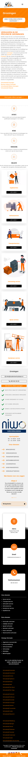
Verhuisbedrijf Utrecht (8, 726)
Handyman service (8, 608)
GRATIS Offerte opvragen (15, 386)
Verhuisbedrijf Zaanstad (8, 732)
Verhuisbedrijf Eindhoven (9, 697)
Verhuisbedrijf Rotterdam (9, 729)
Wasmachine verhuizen (9, 633)
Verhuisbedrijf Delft (7, 684)
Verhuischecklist (7, 647)
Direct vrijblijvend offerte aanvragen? (13, 20)
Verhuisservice (7, 606)
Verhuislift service (8, 604)
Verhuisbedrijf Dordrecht (8, 694)
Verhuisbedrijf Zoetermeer (9, 735)
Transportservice (8, 601)
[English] (11, 752)
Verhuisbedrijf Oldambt (7, 88)
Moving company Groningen (8, 84)
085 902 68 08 (15, 381)
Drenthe (9, 54)
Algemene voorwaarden (10, 642)
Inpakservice (6, 610)
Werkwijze (5, 651)
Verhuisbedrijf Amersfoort (9, 673)
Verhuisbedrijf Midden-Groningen (9, 86)
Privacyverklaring (8, 644)
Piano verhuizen (7, 630)
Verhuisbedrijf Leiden (8, 711)
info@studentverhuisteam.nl (15, 376)
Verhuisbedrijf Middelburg (9, 720)
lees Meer (13, 192)
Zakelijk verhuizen (8, 624)
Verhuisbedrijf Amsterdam (9, 670)
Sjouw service (7, 599)
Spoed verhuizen (7, 626)
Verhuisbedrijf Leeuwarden (9, 708)
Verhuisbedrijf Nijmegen (8, 723)
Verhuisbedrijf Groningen (7, 82)
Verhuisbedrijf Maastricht (8, 714)
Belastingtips (7, 653)
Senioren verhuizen (8, 628)
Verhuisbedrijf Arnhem (8, 676)
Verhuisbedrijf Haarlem (8, 705)
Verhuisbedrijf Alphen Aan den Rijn (11, 740)
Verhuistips (6, 649)
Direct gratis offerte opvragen (13, 97)
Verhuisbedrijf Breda (7, 681)
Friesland (3, 56)
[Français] (14, 752)
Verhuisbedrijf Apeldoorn (8, 678)
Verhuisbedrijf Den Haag (8, 690)
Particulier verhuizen (9, 621)
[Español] (19, 752)
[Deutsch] (16, 752)
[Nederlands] (9, 752)
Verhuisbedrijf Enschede (8, 699)
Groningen (10, 53)
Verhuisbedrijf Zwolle (8, 737)
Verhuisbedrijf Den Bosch (9, 687)
